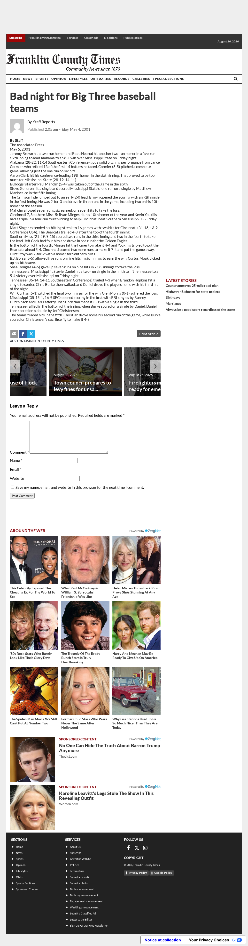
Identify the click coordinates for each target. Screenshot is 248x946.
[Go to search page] (235, 79)
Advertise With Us (80, 858)
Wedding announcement (84, 907)
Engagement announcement (86, 901)
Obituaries (101, 78)
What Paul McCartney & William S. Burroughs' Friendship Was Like (79, 592)
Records (122, 78)
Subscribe (16, 38)
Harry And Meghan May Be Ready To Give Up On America (134, 655)
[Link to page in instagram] (145, 848)
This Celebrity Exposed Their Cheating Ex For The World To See (32, 592)
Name (16, 460)
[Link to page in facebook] (23, 334)
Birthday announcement (84, 895)
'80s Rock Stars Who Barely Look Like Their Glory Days (31, 655)
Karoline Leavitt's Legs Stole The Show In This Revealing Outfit (106, 798)
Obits (19, 877)
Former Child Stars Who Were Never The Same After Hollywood (84, 723)
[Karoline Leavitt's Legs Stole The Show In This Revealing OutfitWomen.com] (32, 807)
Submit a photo (78, 883)
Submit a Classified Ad (83, 913)
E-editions (110, 38)
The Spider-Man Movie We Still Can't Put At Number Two (33, 721)
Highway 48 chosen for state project (193, 291)
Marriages (173, 303)
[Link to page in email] (14, 334)
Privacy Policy (138, 872)
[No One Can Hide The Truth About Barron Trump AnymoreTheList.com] (32, 759)
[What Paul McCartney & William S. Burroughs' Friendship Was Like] (85, 560)
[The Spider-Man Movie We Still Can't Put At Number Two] (34, 691)
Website (17, 478)
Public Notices (133, 38)
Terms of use (77, 871)
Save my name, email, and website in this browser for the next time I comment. (80, 487)
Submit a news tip (80, 877)
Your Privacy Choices (209, 940)
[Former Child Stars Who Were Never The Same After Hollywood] (85, 691)
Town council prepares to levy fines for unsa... (82, 385)
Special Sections (168, 78)
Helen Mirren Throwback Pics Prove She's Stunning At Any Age (135, 592)
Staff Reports (44, 121)
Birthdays (173, 297)
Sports (42, 78)
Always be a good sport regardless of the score (200, 309)
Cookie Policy (163, 872)
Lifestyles (78, 78)
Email (15, 469)
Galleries (141, 78)
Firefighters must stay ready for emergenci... (154, 385)
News (28, 78)
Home (15, 78)
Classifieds (91, 38)
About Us (75, 846)
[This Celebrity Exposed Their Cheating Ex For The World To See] (34, 560)
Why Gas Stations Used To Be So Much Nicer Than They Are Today (134, 723)
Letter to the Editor (81, 919)
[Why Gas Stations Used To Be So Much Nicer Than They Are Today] (136, 691)
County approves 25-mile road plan (192, 285)
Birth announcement (82, 889)
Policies (74, 864)
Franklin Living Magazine (45, 38)
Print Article (148, 334)
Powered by (137, 531)
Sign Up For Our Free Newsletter (89, 925)
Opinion (58, 78)
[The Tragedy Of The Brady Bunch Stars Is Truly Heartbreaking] (85, 625)
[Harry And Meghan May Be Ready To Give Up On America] (136, 625)
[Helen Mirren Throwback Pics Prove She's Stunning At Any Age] (136, 560)
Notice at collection (163, 940)
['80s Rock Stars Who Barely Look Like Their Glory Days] (34, 625)
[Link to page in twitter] (31, 334)
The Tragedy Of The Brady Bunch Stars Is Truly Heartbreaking (80, 657)
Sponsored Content (27, 889)
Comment (19, 452)
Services (72, 38)
